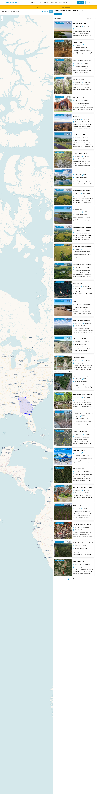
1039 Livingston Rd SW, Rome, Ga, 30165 (83, 339)
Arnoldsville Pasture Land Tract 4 (82, 264)
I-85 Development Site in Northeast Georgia (80, 432)
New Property (77, 116)
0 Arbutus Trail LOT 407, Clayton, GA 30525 (82, 413)
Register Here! (66, 7)
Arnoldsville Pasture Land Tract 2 (82, 227)
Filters (75, 14)
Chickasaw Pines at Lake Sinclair (82, 506)
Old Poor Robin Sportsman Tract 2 (83, 543)
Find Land (32, 2)
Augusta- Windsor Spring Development (80, 376)
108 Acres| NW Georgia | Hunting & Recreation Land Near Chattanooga (83, 395)
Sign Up (81, 2)
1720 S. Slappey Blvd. (79, 357)
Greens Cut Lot (77, 283)
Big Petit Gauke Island (79, 23)
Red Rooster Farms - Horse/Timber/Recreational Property (81, 80)
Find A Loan (53, 2)
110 (81, 578)
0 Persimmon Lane (78, 468)
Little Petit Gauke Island (80, 135)
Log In (88, 2)
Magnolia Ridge (77, 42)
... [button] (78, 578)
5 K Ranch (76, 302)
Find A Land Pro (43, 2)
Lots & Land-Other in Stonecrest (82, 524)
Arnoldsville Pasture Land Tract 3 (82, 246)
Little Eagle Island (78, 209)
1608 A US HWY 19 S (79, 450)
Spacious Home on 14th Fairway (82, 487)
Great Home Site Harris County (82, 60)
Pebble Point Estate (79, 98)
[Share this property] (70, 23)
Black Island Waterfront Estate (82, 172)
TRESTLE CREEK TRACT (80, 153)
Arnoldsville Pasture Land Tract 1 (82, 190)
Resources (62, 2)
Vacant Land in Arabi (79, 561)
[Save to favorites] (67, 23)
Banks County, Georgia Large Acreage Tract (81, 321)
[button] (2, 17)
